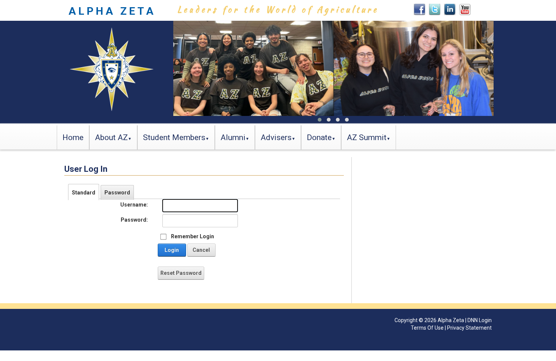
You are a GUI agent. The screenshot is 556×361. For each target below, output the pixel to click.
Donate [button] (319, 137)
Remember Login (192, 236)
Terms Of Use (427, 328)
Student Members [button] (174, 137)
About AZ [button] (111, 137)
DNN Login (479, 320)
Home (73, 137)
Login (172, 250)
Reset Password (181, 273)
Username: (134, 205)
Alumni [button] (233, 137)
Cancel (201, 250)
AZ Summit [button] (367, 137)
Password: (134, 220)
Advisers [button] (276, 137)
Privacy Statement (469, 328)
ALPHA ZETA (112, 11)
